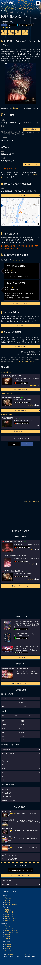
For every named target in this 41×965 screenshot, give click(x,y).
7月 (22, 698)
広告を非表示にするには (32, 501)
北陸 (22, 728)
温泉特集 (7, 939)
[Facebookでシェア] (27, 444)
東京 (3, 716)
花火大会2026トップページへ (11, 884)
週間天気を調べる (30, 129)
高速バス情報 (9, 916)
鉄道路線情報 (9, 912)
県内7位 (30, 25)
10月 (3, 706)
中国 (22, 732)
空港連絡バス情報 (10, 918)
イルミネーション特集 (11, 932)
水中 (3, 780)
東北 (22, 725)
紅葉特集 (7, 934)
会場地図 (11, 33)
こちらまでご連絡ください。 (26, 362)
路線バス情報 (9, 914)
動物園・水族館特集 (11, 930)
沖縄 (3, 740)
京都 (16, 716)
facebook (5, 24)
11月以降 (24, 706)
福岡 (29, 716)
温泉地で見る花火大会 (8, 800)
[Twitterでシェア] (14, 444)
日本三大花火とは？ (20, 410)
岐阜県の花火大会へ (20, 431)
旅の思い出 (8, 950)
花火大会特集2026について (20, 876)
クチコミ (18, 33)
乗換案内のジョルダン (15, 954)
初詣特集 (7, 936)
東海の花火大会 (17, 8)
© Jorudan (34, 224)
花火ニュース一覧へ (21, 657)
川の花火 (21, 25)
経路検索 (7, 900)
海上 (3, 776)
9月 (22, 702)
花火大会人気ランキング (21, 586)
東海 (3, 732)
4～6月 (4, 698)
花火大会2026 (7, 3)
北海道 (4, 725)
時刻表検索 (8, 898)
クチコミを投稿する (20, 325)
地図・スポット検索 (11, 904)
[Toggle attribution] (38, 224)
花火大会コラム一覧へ (21, 684)
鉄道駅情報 (8, 910)
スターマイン (6, 749)
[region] (20, 212)
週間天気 (25, 33)
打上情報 (4, 33)
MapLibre (19, 224)
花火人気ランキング (31, 164)
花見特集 (7, 926)
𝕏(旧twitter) (12, 24)
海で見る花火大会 (7, 789)
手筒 (3, 764)
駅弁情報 (7, 948)
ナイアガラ (5, 757)
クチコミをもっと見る (20, 303)
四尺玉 (4, 772)
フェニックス (6, 761)
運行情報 (7, 902)
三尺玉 (4, 768)
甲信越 (4, 728)
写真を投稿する (20, 346)
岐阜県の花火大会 (29, 8)
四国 (3, 736)
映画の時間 (8, 944)
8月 (3, 702)
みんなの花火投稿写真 (10, 859)
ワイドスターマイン (8, 753)
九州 (22, 736)
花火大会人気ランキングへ (20, 389)
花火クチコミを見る (9, 855)
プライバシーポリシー (30, 954)
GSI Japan (27, 224)
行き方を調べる (20, 195)
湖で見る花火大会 (7, 793)
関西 (22, 721)
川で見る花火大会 (7, 797)
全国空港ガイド (9, 920)
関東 (3, 721)
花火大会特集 (9, 928)
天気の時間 (8, 946)
